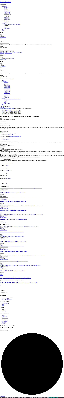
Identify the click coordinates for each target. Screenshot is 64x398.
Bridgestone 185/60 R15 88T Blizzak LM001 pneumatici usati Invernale (14, 261)
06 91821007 (2, 107)
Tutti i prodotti (12, 50)
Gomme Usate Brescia (7, 89)
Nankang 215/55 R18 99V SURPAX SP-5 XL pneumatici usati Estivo (13, 219)
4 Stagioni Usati (6, 84)
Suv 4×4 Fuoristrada (9, 170)
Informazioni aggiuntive (5, 139)
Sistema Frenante (6, 100)
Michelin (7, 168)
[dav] (11, 110)
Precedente (1, 275)
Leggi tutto (1, 235)
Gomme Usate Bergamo (7, 14)
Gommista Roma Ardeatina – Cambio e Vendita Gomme (12, 24)
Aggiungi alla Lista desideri (4, 206)
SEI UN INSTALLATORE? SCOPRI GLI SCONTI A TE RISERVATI (11, 52)
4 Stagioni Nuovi (6, 22)
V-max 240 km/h (8, 178)
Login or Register (2, 396)
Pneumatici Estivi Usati (10, 108)
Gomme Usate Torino (7, 12)
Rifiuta (52, 397)
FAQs (11, 53)
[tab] (33, 138)
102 (6, 175)
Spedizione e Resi (10, 134)
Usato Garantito (6, 7)
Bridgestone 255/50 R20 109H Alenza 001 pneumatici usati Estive (12, 270)
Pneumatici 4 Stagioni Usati (4, 249)
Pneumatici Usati (5, 2)
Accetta (50, 397)
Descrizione (3, 138)
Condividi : (1, 137)
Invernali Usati (6, 9)
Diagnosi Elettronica (7, 28)
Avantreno (5, 26)
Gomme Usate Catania (7, 16)
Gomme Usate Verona (7, 15)
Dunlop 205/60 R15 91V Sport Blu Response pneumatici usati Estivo (13, 201)
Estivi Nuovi (5, 95)
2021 (6, 183)
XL (6, 180)
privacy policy (50, 44)
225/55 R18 (7, 165)
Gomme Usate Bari (6, 17)
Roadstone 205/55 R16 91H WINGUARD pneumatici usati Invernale (13, 210)
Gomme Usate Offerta (7, 19)
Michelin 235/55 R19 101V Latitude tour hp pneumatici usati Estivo (13, 192)
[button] (32, 56)
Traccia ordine (8, 53)
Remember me (3, 36)
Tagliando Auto (6, 25)
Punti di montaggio (3, 53)
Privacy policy (56, 397)
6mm (6, 173)
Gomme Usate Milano (7, 11)
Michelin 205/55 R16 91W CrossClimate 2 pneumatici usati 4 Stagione (13, 251)
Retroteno (5, 27)
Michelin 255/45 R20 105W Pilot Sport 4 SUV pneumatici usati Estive (13, 241)
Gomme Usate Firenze (7, 13)
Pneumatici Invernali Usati (4, 208)
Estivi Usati (5, 8)
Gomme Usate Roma (7, 10)
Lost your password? (3, 37)
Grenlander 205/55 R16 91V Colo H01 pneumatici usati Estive (12, 232)
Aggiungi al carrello (3, 196)
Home (1, 108)
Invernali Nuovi (6, 21)
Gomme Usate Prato (7, 18)
